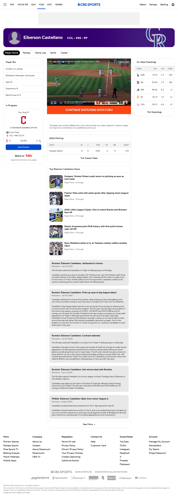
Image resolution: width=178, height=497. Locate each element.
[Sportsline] (60, 477)
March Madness (11, 456)
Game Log (40, 52)
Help (93, 441)
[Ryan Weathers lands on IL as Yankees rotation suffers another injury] (56, 248)
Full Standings (154, 112)
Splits (53, 52)
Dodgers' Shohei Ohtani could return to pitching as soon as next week (94, 177)
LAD (143, 75)
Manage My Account (159, 441)
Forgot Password (157, 453)
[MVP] (111, 476)
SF (142, 97)
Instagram (125, 449)
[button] (5, 4)
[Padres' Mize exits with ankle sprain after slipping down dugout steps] (56, 198)
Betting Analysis (11, 453)
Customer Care (98, 445)
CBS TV (36, 456)
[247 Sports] (40, 477)
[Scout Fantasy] (125, 477)
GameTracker (23, 147)
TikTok (123, 445)
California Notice (70, 460)
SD (142, 82)
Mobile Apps (9, 460)
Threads (124, 460)
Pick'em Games (11, 441)
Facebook (124, 453)
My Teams (154, 449)
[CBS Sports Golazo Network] (111, 471)
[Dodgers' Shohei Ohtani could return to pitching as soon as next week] (56, 181)
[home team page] (23, 120)
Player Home (11, 52)
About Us (37, 441)
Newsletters (155, 445)
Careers (36, 445)
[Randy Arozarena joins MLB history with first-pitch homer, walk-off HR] (56, 231)
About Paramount (41, 449)
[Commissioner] (96, 477)
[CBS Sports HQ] (83, 471)
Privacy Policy (68, 445)
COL (143, 104)
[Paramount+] (78, 477)
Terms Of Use (69, 441)
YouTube (124, 441)
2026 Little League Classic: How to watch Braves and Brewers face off (95, 211)
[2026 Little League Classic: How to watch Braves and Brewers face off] (56, 215)
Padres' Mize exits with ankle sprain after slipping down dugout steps (96, 194)
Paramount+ (38, 453)
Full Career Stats (89, 158)
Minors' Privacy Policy (72, 449)
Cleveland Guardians (21, 127)
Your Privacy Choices (72, 453)
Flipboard (125, 464)
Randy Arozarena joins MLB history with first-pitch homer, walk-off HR (93, 227)
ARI (142, 90)
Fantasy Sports (10, 445)
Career (64, 52)
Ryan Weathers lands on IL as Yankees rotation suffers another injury (95, 244)
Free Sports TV (10, 449)
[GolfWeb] (141, 478)
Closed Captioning (71, 456)
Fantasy (26, 52)
